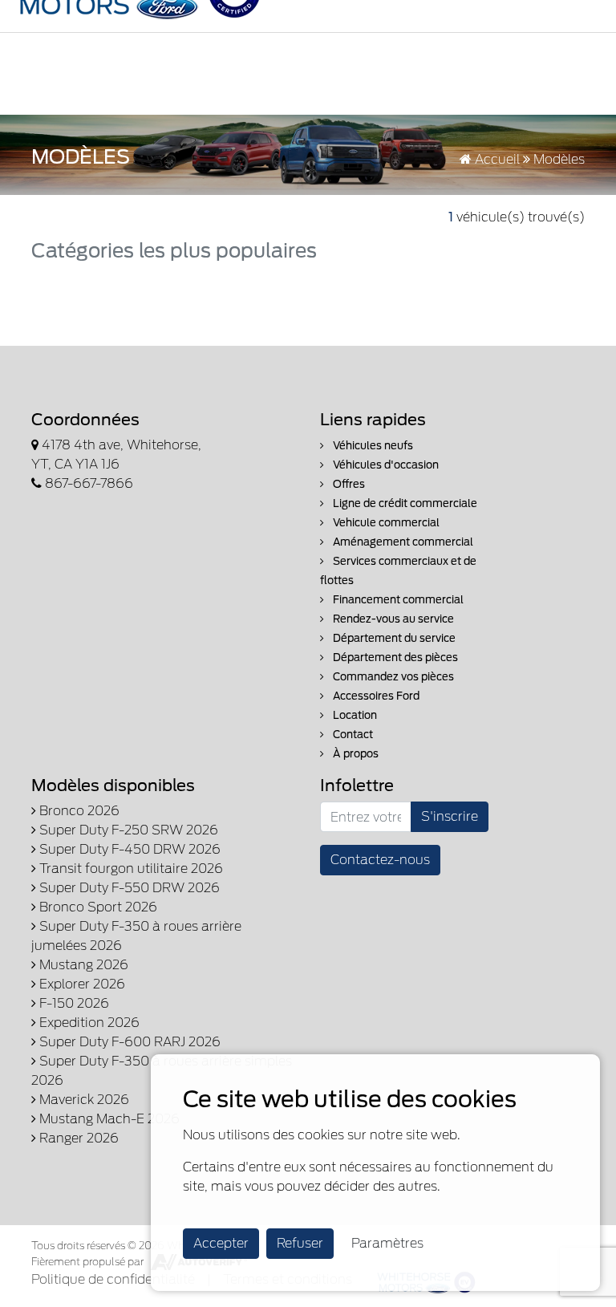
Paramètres (387, 1243)
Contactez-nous (380, 859)
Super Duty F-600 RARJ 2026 (128, 1041)
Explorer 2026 (80, 984)
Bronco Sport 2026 (96, 907)
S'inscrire (449, 816)
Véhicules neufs (371, 446)
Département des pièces (394, 657)
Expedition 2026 (88, 1022)
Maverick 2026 (82, 1099)
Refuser (300, 1243)
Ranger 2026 (77, 1138)
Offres (347, 484)
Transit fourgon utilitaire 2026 (129, 868)
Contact (351, 735)
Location (353, 715)
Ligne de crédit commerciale (403, 503)
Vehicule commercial (385, 523)
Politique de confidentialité (113, 1279)
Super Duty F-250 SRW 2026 (127, 830)
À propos (354, 754)
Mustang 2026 (82, 964)
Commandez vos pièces (392, 677)
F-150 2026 (72, 1003)
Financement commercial (397, 600)
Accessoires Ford (374, 696)
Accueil (496, 159)
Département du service (393, 638)
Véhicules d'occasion (384, 465)
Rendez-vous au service (392, 619)
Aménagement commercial (401, 542)
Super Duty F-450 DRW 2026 (128, 849)
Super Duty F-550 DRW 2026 (128, 887)
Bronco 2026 (78, 810)
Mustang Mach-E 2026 (108, 1118)
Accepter (221, 1243)
